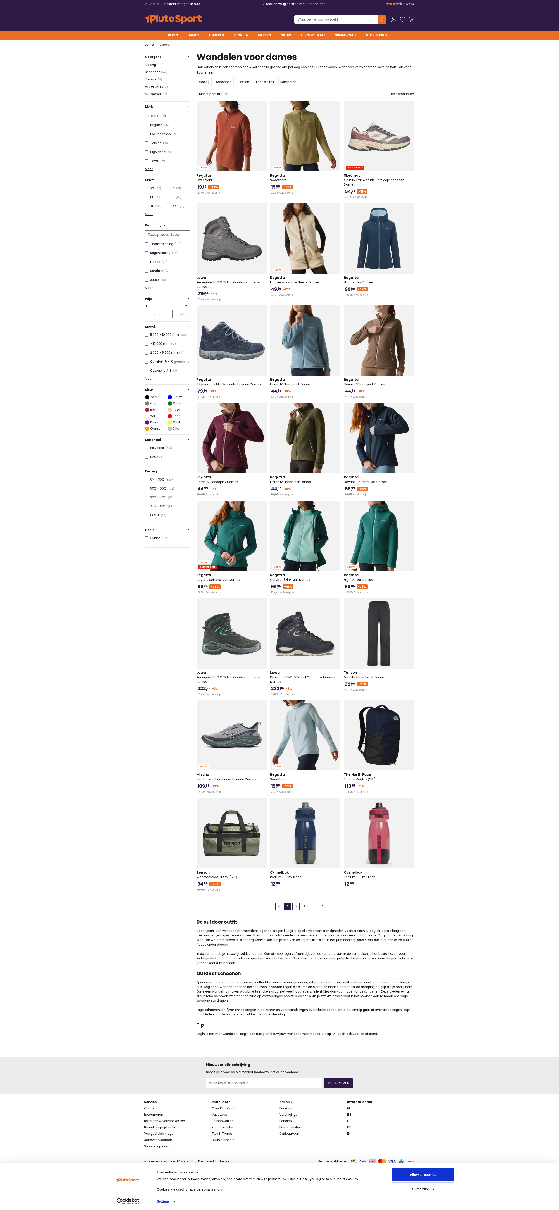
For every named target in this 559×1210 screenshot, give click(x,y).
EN (349, 1133)
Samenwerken (223, 1121)
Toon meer (205, 72)
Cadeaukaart (290, 1133)
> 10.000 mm (160, 343)
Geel (176, 422)
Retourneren (153, 1114)
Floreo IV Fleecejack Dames (291, 381)
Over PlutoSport (224, 1108)
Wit (152, 416)
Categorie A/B (161, 370)
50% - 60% (158, 488)
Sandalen (157, 271)
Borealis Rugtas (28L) (360, 776)
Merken (264, 35)
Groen (177, 403)
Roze (176, 409)
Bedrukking (376, 35)
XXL (175, 206)
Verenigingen (290, 1114)
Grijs (153, 403)
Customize (420, 1189)
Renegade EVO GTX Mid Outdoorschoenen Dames (229, 282)
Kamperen (156, 93)
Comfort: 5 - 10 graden (167, 361)
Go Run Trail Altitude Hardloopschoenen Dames (374, 180)
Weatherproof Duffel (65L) (217, 874)
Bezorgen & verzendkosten (164, 1121)
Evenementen (290, 1127)
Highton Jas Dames (358, 279)
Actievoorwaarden (158, 1140)
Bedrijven (286, 1108)
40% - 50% (158, 506)
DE (349, 1127)
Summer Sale (346, 35)
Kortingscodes (222, 1127)
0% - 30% (157, 479)
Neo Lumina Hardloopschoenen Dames (226, 776)
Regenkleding (160, 253)
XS (152, 188)
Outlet (155, 538)
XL (152, 206)
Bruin (154, 409)
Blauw (177, 397)
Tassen (153, 79)
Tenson (156, 143)
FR (348, 1121)
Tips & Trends (222, 1133)
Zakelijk (286, 1102)
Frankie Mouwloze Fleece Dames (294, 279)
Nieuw (286, 35)
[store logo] (173, 19)
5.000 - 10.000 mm (164, 335)
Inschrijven (338, 1083)
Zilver (177, 428)
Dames (193, 35)
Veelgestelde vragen (160, 1133)
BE (349, 1114)
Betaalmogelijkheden (160, 1127)
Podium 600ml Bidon (286, 874)
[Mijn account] (394, 19)
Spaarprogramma (157, 1146)
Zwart (154, 397)
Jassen (155, 280)
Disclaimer (205, 1161)
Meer (149, 169)
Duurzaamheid (223, 1140)
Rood (177, 416)
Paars (154, 422)
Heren (173, 35)
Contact (150, 1108)
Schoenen (156, 72)
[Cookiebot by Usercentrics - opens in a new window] (128, 1201)
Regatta (156, 125)
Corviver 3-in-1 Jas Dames (290, 577)
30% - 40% (158, 497)
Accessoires (157, 86)
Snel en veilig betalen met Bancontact (295, 4)
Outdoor (164, 45)
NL (348, 1108)
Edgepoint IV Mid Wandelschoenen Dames (229, 381)
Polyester (157, 448)
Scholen (286, 1121)
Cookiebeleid (223, 1161)
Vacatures (220, 1114)
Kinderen (216, 35)
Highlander (158, 152)
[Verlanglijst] (402, 19)
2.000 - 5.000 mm (164, 352)
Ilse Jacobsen (160, 134)
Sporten (241, 35)
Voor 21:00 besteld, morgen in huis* (175, 4)
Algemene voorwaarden (160, 1161)
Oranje (155, 428)
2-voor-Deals (313, 35)
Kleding (154, 65)
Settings (163, 1201)
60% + (154, 515)
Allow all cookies (423, 1174)
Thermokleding (161, 244)
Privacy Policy (187, 1161)
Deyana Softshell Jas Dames (365, 479)
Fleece (155, 262)
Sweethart (204, 177)
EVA (153, 457)
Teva (154, 161)
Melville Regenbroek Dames (365, 674)
